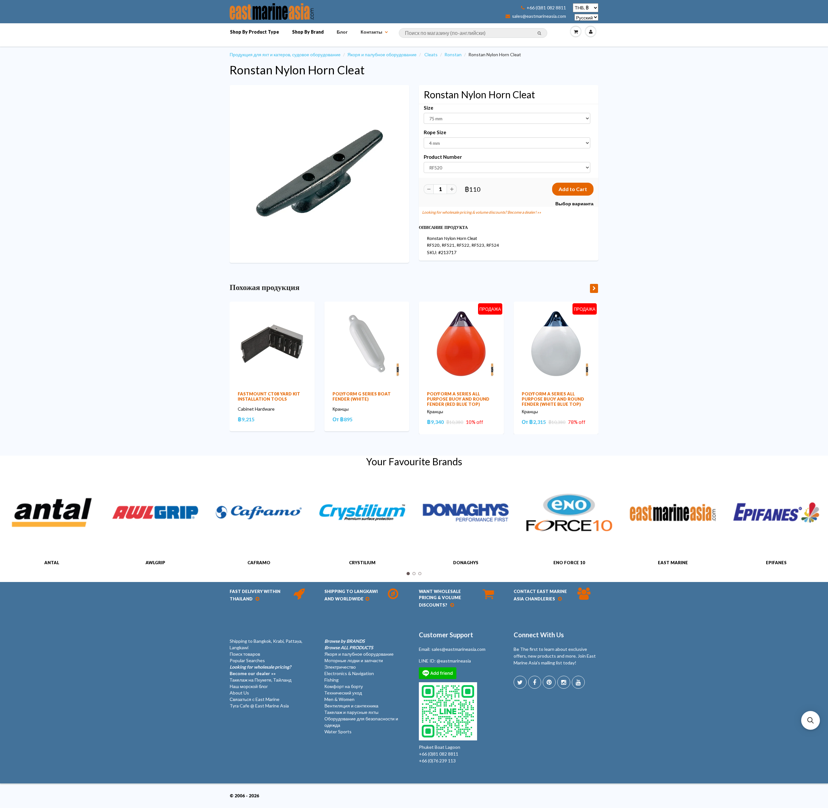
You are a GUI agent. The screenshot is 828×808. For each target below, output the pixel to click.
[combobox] (473, 33)
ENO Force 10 (569, 562)
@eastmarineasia (454, 660)
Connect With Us (539, 635)
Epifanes (776, 562)
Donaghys (465, 562)
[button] (810, 720)
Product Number (443, 157)
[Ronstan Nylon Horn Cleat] (319, 173)
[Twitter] (520, 682)
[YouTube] (578, 682)
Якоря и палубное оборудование (382, 54)
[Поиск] (539, 33)
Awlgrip (155, 562)
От (342, 419)
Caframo (258, 562)
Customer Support (446, 635)
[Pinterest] (549, 682)
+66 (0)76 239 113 (437, 760)
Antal (51, 562)
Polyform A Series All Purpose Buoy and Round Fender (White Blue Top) (553, 399)
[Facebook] (534, 682)
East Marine (673, 562)
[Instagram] (563, 682)
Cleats (431, 54)
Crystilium (362, 562)
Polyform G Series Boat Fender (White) (361, 396)
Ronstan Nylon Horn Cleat (297, 70)
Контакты (371, 32)
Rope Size (435, 132)
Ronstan (453, 54)
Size (428, 108)
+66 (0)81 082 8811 (546, 7)
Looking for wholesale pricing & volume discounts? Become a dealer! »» (481, 212)
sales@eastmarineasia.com (539, 16)
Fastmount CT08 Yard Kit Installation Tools (269, 396)
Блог (342, 32)
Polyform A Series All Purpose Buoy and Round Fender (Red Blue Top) (458, 399)
